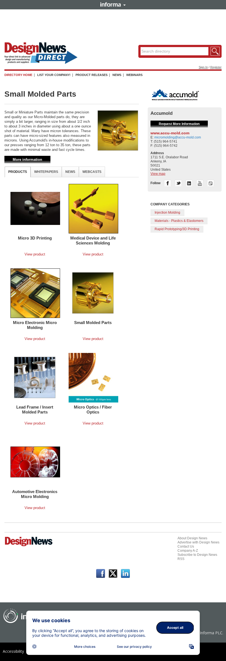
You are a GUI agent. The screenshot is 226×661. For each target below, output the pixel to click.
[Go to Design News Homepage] (28, 546)
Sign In (203, 67)
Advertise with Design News (198, 542)
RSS (180, 559)
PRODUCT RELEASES (91, 75)
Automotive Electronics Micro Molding (34, 494)
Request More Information (179, 124)
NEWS (116, 75)
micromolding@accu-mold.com (177, 137)
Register (216, 67)
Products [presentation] (17, 172)
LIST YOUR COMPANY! (54, 75)
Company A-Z (187, 551)
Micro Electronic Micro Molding (35, 325)
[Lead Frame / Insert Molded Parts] (35, 377)
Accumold (161, 113)
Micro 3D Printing (35, 238)
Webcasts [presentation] (91, 172)
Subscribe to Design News (197, 555)
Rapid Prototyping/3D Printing (177, 229)
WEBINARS (134, 75)
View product (35, 254)
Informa (113, 4)
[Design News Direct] (40, 63)
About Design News (192, 538)
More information (27, 159)
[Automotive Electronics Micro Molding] (35, 462)
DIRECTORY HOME (18, 75)
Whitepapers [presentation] (46, 172)
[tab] (18, 172)
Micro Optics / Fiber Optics (93, 409)
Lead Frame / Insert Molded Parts (34, 409)
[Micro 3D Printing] (35, 208)
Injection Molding (167, 212)
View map (157, 174)
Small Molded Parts (93, 322)
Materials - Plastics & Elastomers (179, 221)
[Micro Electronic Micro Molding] (35, 293)
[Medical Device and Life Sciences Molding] (93, 208)
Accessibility (13, 651)
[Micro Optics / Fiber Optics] (93, 377)
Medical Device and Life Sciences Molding (93, 240)
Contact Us (185, 546)
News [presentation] (70, 172)
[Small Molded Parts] (93, 293)
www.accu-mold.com (169, 133)
